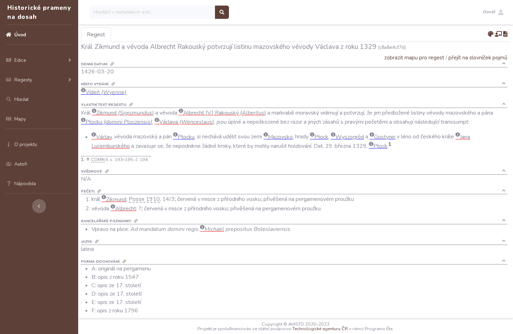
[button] (493, 12)
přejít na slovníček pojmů (477, 57)
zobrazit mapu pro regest (414, 57)
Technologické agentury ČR (320, 329)
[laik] (498, 34)
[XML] (505, 34)
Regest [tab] (96, 34)
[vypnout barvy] (490, 34)
